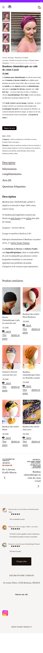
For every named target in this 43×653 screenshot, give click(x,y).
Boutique (11, 57)
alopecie (12, 145)
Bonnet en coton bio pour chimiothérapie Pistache (24, 544)
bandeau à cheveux (28, 145)
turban (16, 153)
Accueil (4, 57)
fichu (28, 151)
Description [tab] (8, 162)
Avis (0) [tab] (6, 180)
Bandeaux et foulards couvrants (26, 139)
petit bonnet (15, 218)
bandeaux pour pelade (9, 151)
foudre (33, 151)
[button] (38, 16)
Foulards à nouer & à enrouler (18, 60)
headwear (5, 153)
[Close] (41, 2)
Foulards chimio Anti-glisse (10, 142)
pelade (11, 153)
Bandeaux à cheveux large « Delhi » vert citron (23, 527)
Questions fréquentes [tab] (14, 186)
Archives (13, 139)
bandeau (18, 145)
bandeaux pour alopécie (32, 148)
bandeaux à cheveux (18, 148)
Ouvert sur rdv (21, 594)
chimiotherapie (21, 151)
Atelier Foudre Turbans (20, 243)
